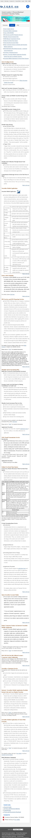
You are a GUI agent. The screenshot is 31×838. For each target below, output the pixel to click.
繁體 (29, 1)
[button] (27, 20)
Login (23, 1)
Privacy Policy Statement (21, 833)
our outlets (19, 753)
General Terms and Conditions (8, 833)
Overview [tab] (5, 25)
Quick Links (10, 829)
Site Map (6, 1)
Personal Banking (18, 12)
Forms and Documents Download (12, 812)
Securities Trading (14, 13)
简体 (26, 1)
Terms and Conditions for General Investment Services (13, 834)
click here (12, 294)
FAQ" (10, 712)
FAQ (10, 349)
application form (24, 428)
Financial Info (7, 810)
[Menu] (27, 6)
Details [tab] (12, 25)
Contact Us (12, 1)
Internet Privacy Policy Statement (9, 836)
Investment (5, 13)
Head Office (18, 1)
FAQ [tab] (18, 25)
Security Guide (7, 807)
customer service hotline (7, 754)
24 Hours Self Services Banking (12, 808)
